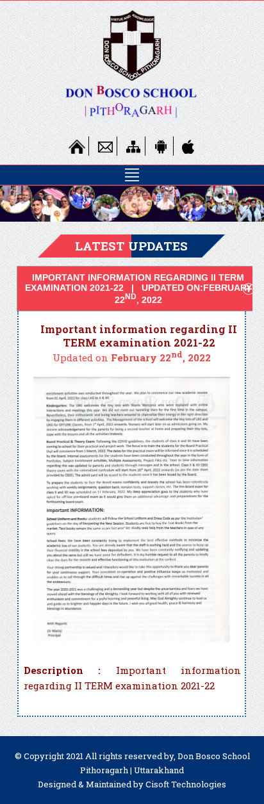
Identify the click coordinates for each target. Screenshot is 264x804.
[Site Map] (133, 146)
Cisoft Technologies (185, 784)
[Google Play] (161, 146)
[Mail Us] (105, 146)
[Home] (77, 146)
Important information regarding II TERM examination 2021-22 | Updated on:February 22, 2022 (138, 289)
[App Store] (190, 146)
